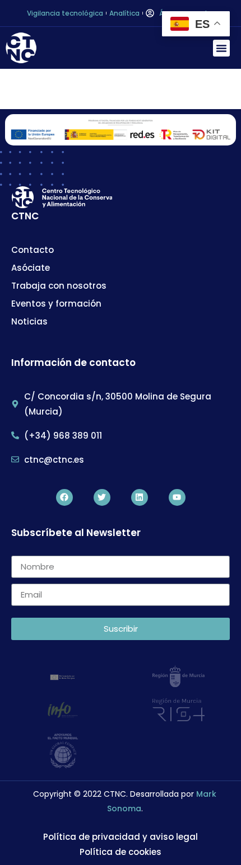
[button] (221, 48)
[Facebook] (64, 497)
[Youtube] (177, 497)
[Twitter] (102, 497)
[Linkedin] (139, 497)
